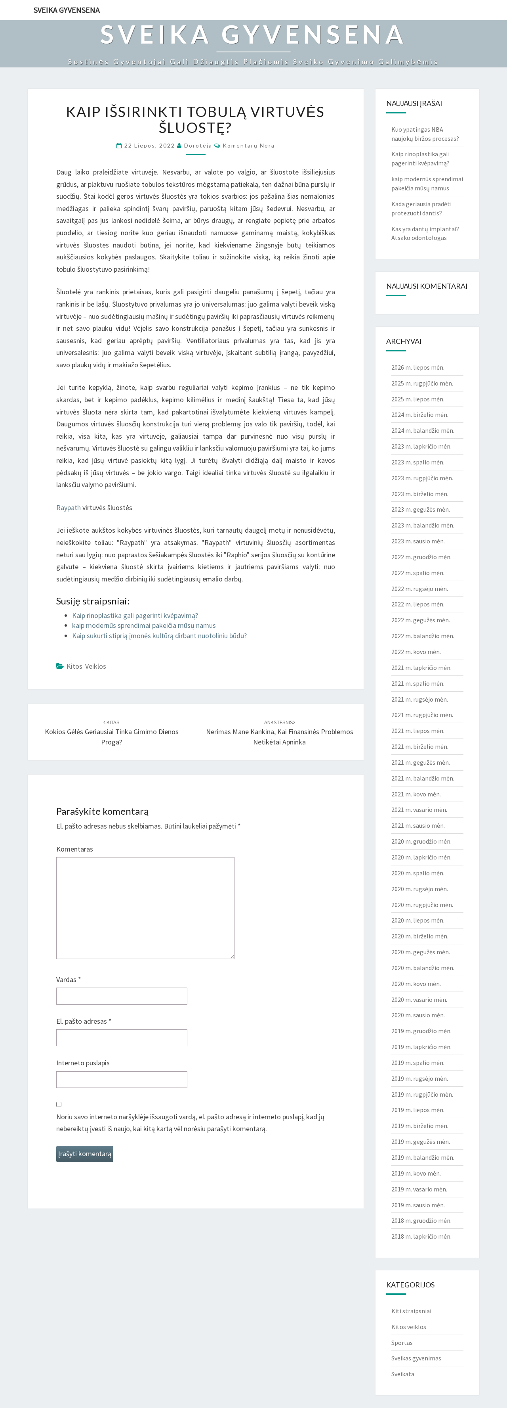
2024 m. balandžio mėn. (422, 430)
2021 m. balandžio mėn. (422, 778)
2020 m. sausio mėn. (418, 1015)
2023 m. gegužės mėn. (420, 509)
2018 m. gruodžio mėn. (421, 1220)
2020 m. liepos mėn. (417, 920)
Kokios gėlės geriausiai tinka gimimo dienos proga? (112, 732)
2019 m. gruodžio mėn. (421, 1031)
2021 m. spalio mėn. (417, 683)
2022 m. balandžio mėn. (422, 636)
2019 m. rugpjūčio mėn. (422, 1094)
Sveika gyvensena (67, 10)
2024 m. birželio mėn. (419, 414)
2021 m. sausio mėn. (418, 825)
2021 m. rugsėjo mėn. (419, 699)
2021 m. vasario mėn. (419, 809)
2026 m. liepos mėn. (417, 367)
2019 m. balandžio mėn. (422, 1157)
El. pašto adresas (84, 1021)
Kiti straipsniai (411, 1311)
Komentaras (74, 849)
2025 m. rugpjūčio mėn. (422, 383)
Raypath (68, 507)
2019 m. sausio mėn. (418, 1205)
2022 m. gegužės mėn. (420, 620)
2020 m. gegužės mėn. (420, 952)
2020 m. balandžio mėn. (422, 968)
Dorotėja (198, 145)
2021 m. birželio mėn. (419, 746)
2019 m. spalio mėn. (417, 1063)
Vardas (68, 979)
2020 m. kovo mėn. (416, 984)
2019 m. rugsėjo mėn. (419, 1078)
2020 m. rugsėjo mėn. (419, 889)
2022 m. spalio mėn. (417, 573)
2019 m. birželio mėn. (419, 1126)
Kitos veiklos (86, 666)
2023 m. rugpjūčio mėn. (422, 478)
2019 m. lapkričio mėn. (421, 1047)
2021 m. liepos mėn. (417, 731)
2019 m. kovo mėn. (416, 1173)
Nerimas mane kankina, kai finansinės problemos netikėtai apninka (279, 732)
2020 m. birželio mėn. (419, 936)
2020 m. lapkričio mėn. (421, 857)
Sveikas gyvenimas (416, 1358)
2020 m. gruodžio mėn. (421, 841)
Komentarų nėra (249, 145)
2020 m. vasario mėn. (419, 999)
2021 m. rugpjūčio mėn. (422, 715)
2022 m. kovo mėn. (416, 652)
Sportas (402, 1343)
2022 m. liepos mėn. (417, 604)
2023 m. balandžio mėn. (422, 525)
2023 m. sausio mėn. (418, 541)
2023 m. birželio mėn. (419, 494)
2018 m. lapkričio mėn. (421, 1236)
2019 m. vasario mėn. (419, 1189)
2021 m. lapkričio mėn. (421, 667)
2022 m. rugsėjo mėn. (419, 589)
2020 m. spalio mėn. (417, 873)
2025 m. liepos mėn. (417, 399)
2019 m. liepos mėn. (417, 1110)
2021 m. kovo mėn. (416, 794)
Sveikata (402, 1374)
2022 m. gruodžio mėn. (421, 557)
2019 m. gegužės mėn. (420, 1141)
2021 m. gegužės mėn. (420, 762)
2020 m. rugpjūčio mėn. (422, 905)
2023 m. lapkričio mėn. (421, 446)
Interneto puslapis (83, 1062)
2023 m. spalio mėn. (417, 462)
